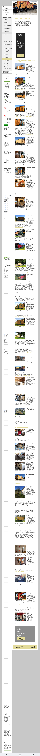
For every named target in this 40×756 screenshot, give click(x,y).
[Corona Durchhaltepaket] (20, 183)
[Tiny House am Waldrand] (20, 141)
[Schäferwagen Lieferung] (20, 233)
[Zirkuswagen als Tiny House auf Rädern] (6, 293)
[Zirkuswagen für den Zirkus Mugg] (6, 359)
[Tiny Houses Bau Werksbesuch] (20, 578)
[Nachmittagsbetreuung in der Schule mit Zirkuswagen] (6, 526)
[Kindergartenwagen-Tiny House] (20, 368)
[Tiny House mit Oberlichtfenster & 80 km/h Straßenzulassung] (6, 369)
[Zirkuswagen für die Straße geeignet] (6, 506)
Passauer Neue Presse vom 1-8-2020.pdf (9, 109)
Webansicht (33, 647)
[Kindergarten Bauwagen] (6, 450)
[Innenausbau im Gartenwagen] (20, 381)
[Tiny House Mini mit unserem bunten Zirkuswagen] (6, 411)
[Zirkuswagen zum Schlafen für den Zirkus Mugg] (6, 440)
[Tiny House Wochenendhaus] (20, 477)
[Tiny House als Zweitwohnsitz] (20, 66)
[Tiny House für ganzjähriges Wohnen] (6, 592)
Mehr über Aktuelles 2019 (20, 639)
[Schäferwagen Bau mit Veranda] (20, 596)
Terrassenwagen (28, 102)
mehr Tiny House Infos (19, 483)
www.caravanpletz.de (22, 472)
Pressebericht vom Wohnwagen (21, 417)
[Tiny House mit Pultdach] (20, 432)
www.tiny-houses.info (27, 588)
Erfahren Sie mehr (20, 55)
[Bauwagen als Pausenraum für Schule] (6, 521)
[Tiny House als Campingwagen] (6, 288)
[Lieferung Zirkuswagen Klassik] (20, 218)
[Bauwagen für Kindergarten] (20, 397)
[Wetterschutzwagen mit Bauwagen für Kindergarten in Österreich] (6, 658)
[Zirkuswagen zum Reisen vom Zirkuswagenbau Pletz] (6, 335)
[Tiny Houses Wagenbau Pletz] (20, 358)
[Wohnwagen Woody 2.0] (20, 335)
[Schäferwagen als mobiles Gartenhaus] (6, 283)
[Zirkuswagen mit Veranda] (6, 364)
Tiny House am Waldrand (20, 148)
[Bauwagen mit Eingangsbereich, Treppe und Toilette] (6, 511)
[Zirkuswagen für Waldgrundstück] (20, 306)
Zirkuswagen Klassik (19, 227)
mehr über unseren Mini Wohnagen (22, 272)
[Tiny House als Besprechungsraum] (20, 108)
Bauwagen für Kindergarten (20, 89)
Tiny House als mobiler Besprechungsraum (24, 116)
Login (34, 646)
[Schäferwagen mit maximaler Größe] (6, 445)
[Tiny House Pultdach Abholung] (20, 246)
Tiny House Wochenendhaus (21, 427)
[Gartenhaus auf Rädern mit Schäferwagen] (6, 582)
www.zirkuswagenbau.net (19, 589)
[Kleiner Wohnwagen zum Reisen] (6, 516)
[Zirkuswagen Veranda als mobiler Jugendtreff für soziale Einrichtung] (6, 344)
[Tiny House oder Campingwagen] (6, 354)
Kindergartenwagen (26, 375)
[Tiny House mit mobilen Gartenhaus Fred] (6, 425)
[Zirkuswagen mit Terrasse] (20, 95)
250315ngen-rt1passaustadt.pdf (9, 119)
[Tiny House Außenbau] (20, 446)
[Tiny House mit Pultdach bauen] (20, 202)
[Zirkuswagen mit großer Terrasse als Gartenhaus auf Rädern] (6, 271)
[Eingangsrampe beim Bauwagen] (20, 154)
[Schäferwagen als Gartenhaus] (6, 602)
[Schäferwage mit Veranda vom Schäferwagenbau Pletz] (6, 341)
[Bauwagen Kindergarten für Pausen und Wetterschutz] (6, 597)
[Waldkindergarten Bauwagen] (6, 587)
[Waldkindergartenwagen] (20, 122)
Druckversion (18, 646)
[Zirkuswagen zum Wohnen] (6, 430)
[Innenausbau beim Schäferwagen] (20, 561)
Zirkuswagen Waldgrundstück (22, 316)
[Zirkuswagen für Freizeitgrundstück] (6, 501)
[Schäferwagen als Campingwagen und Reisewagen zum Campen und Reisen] (6, 663)
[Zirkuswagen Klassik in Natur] (20, 322)
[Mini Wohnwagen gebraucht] (20, 492)
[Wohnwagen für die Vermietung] (20, 466)
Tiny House (18, 375)
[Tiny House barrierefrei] (6, 435)
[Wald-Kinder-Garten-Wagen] (20, 171)
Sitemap (22, 646)
